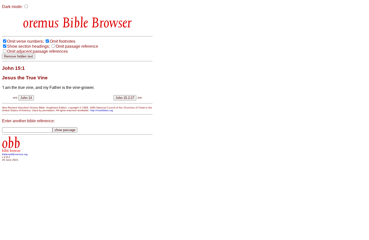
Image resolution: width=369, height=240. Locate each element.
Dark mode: (12, 7)
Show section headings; (28, 46)
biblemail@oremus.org (15, 154)
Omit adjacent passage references (37, 51)
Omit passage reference (77, 46)
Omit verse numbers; (25, 41)
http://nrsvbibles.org (101, 110)
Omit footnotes (62, 41)
